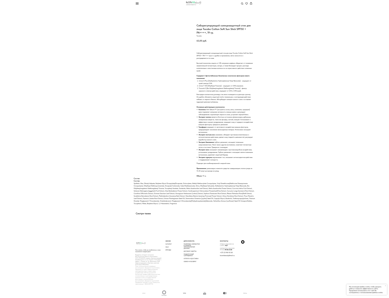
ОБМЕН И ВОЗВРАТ (190, 261)
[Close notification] (385, 286)
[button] (242, 3)
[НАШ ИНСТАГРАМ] (242, 243)
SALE (167, 247)
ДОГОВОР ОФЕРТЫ (190, 251)
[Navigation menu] (137, 4)
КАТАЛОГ (169, 244)
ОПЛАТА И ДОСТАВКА (191, 258)
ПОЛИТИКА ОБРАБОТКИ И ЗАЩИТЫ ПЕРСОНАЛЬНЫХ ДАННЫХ (192, 246)
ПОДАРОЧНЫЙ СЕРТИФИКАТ (189, 254)
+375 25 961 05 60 (226, 252)
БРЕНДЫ (168, 250)
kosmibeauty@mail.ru (227, 255)
